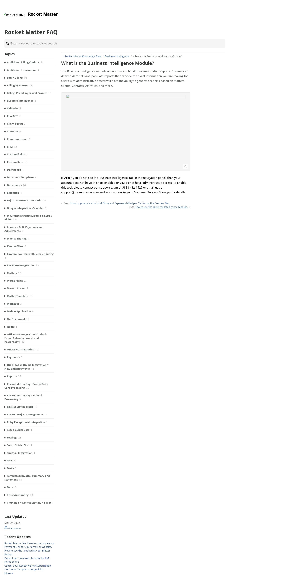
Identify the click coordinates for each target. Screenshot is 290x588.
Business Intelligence (117, 56)
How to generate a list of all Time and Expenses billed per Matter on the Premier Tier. (120, 203)
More (7, 573)
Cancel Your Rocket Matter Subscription (27, 565)
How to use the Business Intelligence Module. (161, 207)
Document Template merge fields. (24, 569)
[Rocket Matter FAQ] (14, 15)
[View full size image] (125, 132)
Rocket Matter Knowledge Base (83, 56)
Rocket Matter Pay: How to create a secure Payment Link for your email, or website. (29, 545)
